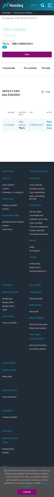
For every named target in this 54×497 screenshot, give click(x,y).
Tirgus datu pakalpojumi (39, 227)
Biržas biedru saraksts (38, 328)
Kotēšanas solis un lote (38, 219)
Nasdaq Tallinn (8, 302)
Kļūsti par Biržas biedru (38, 324)
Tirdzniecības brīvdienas (38, 234)
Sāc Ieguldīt (33, 312)
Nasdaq (12, 5)
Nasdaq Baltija (8, 449)
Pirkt (27, 55)
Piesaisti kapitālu (35, 299)
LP (5, 47)
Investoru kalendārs (36, 230)
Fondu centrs (7, 229)
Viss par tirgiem (35, 212)
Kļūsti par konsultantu (38, 345)
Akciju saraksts (8, 185)
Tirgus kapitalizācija (37, 192)
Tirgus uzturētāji (35, 223)
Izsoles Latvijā (34, 264)
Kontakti (5, 453)
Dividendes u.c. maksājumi (12, 192)
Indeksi (32, 247)
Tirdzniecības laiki (36, 215)
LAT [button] (33, 5)
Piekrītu (27, 492)
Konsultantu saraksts (37, 349)
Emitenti (5, 189)
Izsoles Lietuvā (34, 267)
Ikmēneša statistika (36, 189)
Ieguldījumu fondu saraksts (13, 222)
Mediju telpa (7, 376)
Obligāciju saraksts (9, 205)
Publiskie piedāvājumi (37, 271)
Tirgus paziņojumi (9, 397)
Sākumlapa (6, 13)
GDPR (4, 310)
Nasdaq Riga (7, 299)
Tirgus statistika (35, 185)
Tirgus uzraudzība (9, 323)
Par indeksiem (34, 251)
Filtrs (47, 92)
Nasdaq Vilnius (8, 306)
